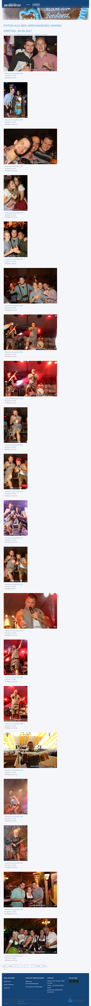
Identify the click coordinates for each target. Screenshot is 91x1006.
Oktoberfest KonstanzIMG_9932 (14, 120)
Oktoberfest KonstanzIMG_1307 (14, 956)
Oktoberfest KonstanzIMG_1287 (14, 863)
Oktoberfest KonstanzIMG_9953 (14, 212)
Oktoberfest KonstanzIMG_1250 (14, 770)
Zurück (11, 966)
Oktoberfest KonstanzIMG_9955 (14, 259)
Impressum (7, 987)
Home (28, 4)
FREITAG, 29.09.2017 (41, 34)
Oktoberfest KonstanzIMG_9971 (14, 445)
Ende (44, 966)
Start (4, 966)
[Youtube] (74, 981)
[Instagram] (77, 981)
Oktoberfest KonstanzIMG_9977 (14, 630)
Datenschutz (7, 981)
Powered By (76, 1000)
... (29, 966)
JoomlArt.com (20, 1001)
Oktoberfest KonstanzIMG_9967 (14, 398)
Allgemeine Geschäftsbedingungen (32, 982)
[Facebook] (70, 981)
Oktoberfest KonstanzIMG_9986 (14, 677)
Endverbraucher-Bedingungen (34, 986)
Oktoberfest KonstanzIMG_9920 (14, 73)
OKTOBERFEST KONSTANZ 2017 (24, 34)
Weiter (38, 966)
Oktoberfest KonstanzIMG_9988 (14, 723)
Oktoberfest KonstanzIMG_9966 (14, 352)
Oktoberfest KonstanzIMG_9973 (14, 491)
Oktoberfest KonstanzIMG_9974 (14, 538)
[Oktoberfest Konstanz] (13, 7)
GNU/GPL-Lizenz (22, 1003)
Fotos (6, 34)
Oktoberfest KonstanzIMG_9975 (14, 584)
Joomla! (6, 1003)
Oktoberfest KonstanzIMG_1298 (14, 909)
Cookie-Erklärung (9, 984)
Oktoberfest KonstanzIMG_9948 (14, 166)
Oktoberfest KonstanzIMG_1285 (14, 816)
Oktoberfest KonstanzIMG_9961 (14, 305)
